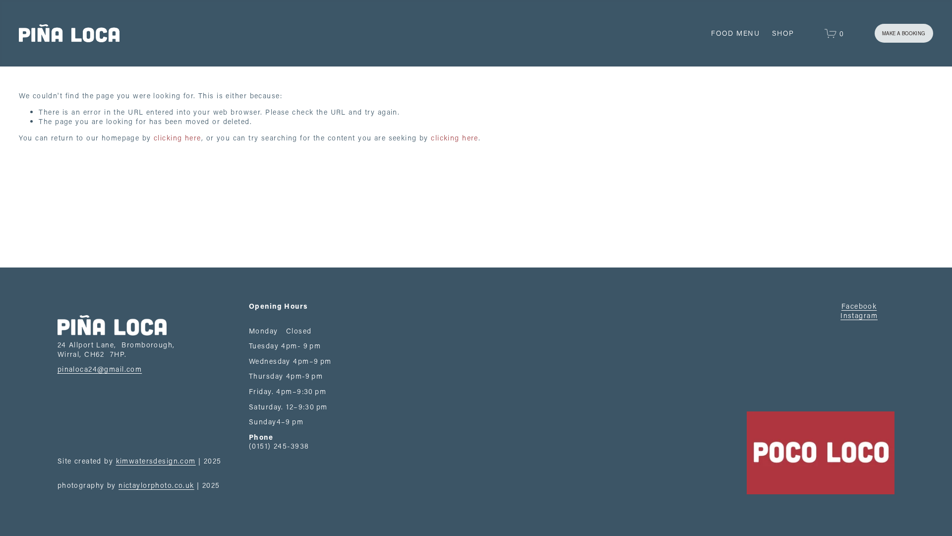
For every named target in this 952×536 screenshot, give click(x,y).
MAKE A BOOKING (903, 33)
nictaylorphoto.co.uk (156, 485)
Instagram (859, 315)
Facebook (859, 306)
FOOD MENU (735, 33)
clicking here (177, 137)
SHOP (783, 33)
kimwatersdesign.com (156, 461)
